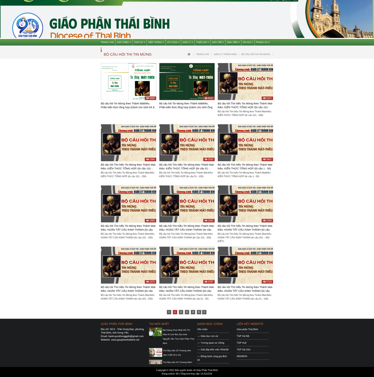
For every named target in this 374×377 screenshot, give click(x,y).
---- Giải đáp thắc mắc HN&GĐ (213, 349)
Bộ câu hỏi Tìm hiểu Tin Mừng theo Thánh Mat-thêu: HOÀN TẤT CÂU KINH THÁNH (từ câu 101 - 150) (128, 228)
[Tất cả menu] (101, 49)
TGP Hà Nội (243, 336)
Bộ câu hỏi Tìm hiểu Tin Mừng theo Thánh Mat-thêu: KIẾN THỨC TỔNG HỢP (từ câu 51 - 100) (186, 167)
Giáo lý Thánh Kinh (225, 54)
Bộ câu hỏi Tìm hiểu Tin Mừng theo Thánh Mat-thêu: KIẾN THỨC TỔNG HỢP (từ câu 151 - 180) (245, 106)
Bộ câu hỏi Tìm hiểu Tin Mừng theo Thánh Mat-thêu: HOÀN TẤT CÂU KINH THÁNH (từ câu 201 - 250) (128, 289)
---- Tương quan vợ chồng (210, 343)
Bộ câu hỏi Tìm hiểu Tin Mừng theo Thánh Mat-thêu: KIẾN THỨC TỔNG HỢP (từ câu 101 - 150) (128, 167)
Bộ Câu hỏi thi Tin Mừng (255, 54)
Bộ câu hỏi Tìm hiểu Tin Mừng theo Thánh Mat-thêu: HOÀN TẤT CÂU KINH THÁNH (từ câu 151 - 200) (186, 228)
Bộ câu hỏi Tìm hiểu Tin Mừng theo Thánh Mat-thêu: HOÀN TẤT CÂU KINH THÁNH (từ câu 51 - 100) (245, 289)
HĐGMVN (242, 356)
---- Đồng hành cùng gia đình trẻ (212, 358)
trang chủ (202, 54)
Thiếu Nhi (201, 42)
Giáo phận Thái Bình (247, 329)
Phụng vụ (261, 42)
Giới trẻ (217, 42)
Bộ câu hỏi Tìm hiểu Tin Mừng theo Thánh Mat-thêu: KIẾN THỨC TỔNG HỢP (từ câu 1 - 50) (245, 166)
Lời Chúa (172, 42)
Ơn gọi (247, 42)
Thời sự (138, 42)
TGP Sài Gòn (244, 349)
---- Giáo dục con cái (207, 336)
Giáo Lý (186, 42)
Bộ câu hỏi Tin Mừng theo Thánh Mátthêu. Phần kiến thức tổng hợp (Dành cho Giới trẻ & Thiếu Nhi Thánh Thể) (128, 106)
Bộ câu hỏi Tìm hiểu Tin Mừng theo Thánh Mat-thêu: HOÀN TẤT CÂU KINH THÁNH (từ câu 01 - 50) (186, 289)
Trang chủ (107, 42)
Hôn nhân (202, 329)
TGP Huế (241, 343)
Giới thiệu (123, 42)
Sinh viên (232, 42)
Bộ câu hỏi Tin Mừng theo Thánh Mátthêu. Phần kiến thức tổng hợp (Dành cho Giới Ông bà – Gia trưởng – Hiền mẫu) (185, 106)
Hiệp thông (155, 42)
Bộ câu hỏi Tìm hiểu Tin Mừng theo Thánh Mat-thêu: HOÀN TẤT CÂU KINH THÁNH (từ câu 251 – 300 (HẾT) (245, 228)
